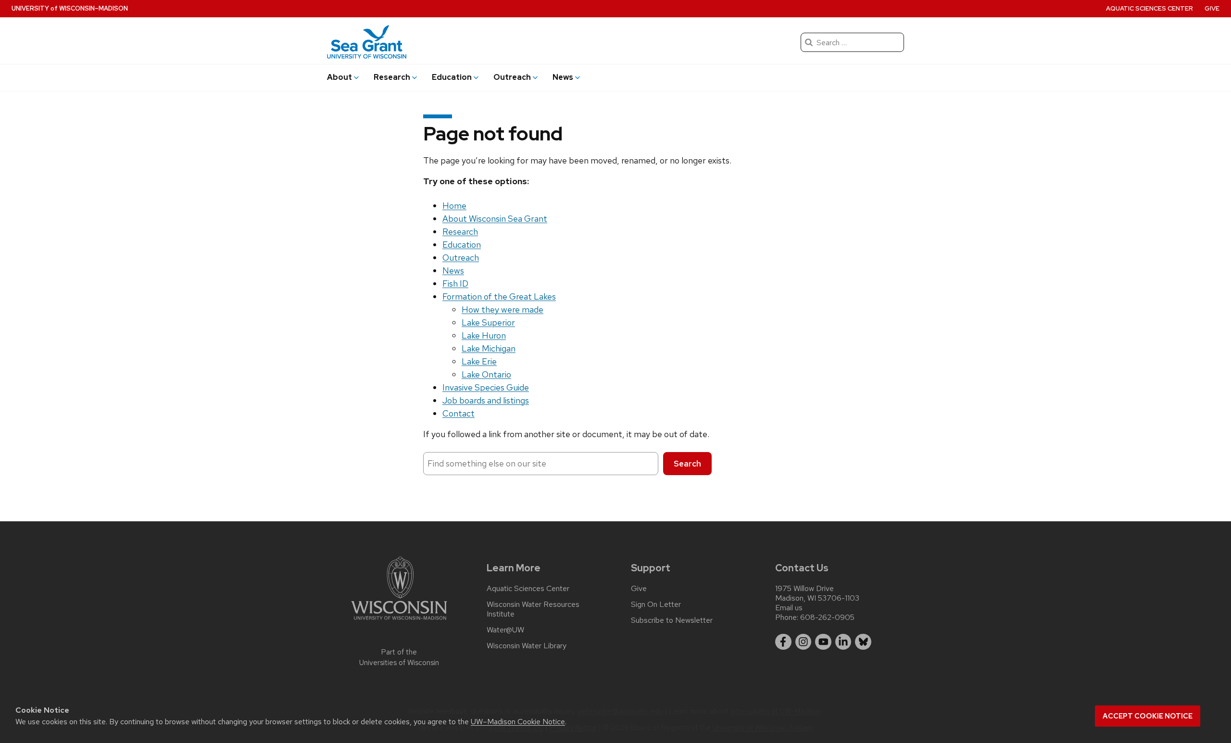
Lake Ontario (486, 374)
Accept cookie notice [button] (1148, 716)
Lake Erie (479, 361)
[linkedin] (843, 642)
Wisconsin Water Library (526, 646)
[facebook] (783, 642)
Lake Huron (484, 335)
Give (1212, 8)
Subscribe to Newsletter (672, 620)
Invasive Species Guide (485, 387)
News (453, 270)
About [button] (339, 77)
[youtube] (823, 642)
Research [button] (392, 77)
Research (460, 231)
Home (454, 205)
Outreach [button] (512, 77)
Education (461, 244)
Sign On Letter (656, 604)
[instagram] (803, 642)
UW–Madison (70, 8)
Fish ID (455, 283)
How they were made (502, 309)
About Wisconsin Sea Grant (494, 218)
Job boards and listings (485, 400)
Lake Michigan (488, 348)
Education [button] (452, 77)
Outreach (460, 257)
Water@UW (505, 630)
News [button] (563, 77)
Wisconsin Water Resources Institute (533, 609)
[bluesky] (863, 642)
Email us (789, 608)
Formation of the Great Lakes (499, 296)
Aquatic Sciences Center (1149, 8)
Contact (458, 413)
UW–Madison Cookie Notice (518, 722)
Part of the (399, 657)
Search (687, 463)
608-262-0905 (827, 617)
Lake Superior (488, 322)
